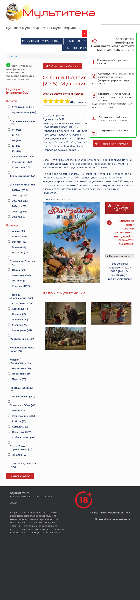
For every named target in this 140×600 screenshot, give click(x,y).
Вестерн (19, 241)
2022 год (19, 195)
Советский (21, 167)
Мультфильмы (23, 107)
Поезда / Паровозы (21, 389)
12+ (17, 140)
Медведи (19, 325)
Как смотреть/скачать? (86, 41)
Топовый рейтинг (23, 176)
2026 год (18, 216)
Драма (19, 269)
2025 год (19, 211)
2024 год (19, 206)
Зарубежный (23, 156)
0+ (16, 129)
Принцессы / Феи (23, 405)
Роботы (19, 421)
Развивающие (23, 416)
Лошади (19, 314)
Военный (19, 247)
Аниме (18, 231)
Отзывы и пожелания (84, 47)
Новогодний (21, 373)
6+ (16, 135)
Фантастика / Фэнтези (23, 465)
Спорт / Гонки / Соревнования (21, 448)
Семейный (22, 432)
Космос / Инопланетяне (21, 296)
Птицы (18, 410)
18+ (16, 151)
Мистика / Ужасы (22, 339)
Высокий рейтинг (23, 184)
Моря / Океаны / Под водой (22, 349)
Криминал (20, 308)
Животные (21, 275)
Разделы (52, 41)
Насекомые (21, 368)
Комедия (21, 286)
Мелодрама (22, 330)
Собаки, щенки (23, 437)
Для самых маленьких (22, 123)
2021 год (20, 190)
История (19, 280)
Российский (22, 162)
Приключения (23, 396)
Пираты (19, 379)
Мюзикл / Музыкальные (21, 361)
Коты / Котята (22, 303)
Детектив (20, 252)
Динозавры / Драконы (22, 263)
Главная (32, 41)
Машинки (20, 319)
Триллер (19, 454)
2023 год (20, 200)
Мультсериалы (24, 112)
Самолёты (20, 426)
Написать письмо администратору (110, 512)
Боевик (19, 236)
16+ (16, 145)
